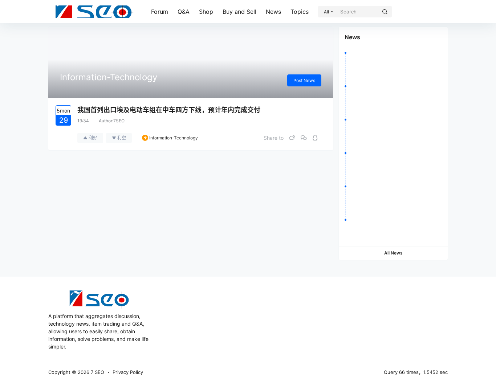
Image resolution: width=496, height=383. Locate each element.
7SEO (119, 120)
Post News (304, 80)
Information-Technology (173, 137)
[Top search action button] (385, 12)
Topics (299, 11)
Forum (159, 11)
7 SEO (96, 372)
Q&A (184, 11)
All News (393, 253)
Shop (206, 11)
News (273, 11)
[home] (94, 11)
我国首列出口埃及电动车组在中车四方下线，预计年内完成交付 (168, 110)
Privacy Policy (128, 372)
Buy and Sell (239, 11)
